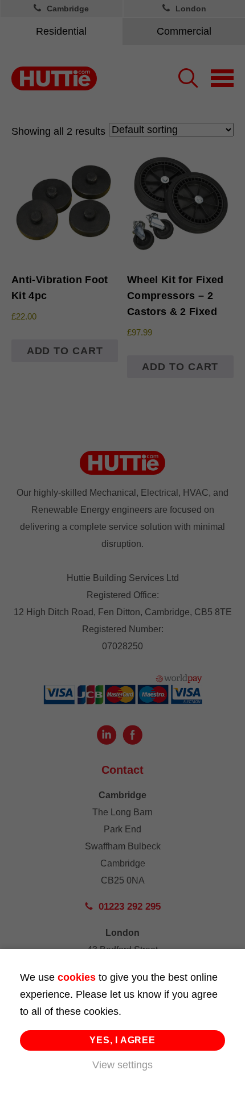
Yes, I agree (122, 1040)
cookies (77, 977)
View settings (122, 1065)
